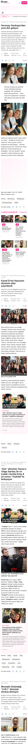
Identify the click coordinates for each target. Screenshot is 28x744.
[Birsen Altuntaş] (5, 3)
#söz (19, 663)
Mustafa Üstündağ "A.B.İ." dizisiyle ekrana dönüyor (20, 253)
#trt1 (13, 667)
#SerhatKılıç (11, 663)
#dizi (21, 655)
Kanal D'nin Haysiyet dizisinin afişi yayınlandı (7, 228)
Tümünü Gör (23, 212)
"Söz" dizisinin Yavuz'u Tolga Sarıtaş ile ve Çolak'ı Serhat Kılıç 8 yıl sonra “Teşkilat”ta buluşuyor (21, 231)
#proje (4, 663)
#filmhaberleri (16, 659)
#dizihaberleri (6, 659)
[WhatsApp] (9, 60)
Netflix (16, 202)
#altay (9, 655)
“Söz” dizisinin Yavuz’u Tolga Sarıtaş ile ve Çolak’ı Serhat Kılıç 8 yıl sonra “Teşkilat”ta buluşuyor (13, 414)
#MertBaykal (20, 198)
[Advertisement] (14, 7)
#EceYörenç (11, 198)
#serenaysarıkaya (7, 202)
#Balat (9, 443)
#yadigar (19, 667)
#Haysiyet (16, 443)
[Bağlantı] (13, 60)
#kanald (4, 447)
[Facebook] (2, 60)
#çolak (15, 655)
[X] (6, 60)
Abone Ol (24, 2)
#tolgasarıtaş (5, 667)
